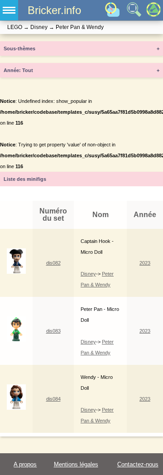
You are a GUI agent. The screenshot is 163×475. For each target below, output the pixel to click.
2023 (144, 263)
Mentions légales (76, 464)
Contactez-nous (137, 464)
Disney (88, 273)
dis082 (53, 263)
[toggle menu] (9, 10)
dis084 (53, 399)
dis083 (53, 331)
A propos (25, 464)
